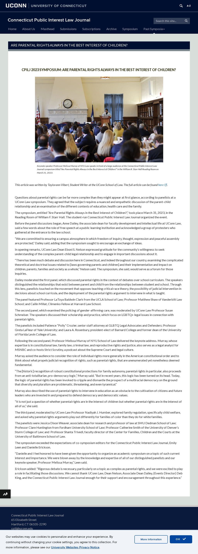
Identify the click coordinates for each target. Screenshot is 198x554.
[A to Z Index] (189, 6)
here (161, 185)
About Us (28, 29)
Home (12, 29)
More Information (151, 539)
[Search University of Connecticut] (181, 6)
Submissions (68, 29)
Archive (111, 29)
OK (179, 539)
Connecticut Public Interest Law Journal (49, 20)
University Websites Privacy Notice (75, 547)
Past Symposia (153, 29)
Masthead (47, 29)
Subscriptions (91, 29)
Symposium (130, 29)
